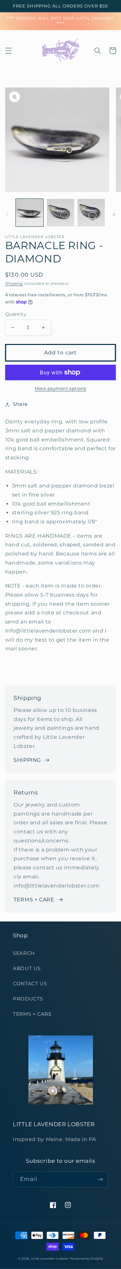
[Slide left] (7, 214)
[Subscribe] (100, 1179)
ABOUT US (27, 968)
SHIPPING (27, 760)
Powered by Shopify (86, 1258)
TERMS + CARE (34, 900)
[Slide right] (114, 214)
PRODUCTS (28, 999)
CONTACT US (30, 984)
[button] (8, 50)
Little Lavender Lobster (50, 1258)
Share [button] (20, 404)
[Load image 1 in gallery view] (29, 212)
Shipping (14, 283)
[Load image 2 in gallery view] (60, 212)
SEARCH (24, 953)
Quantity (15, 314)
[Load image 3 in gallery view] (91, 212)
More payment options (60, 388)
